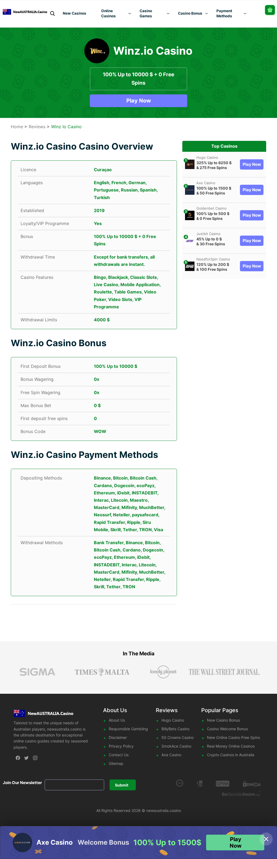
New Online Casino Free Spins (233, 737)
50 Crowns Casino (177, 737)
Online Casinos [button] (108, 13)
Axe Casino (205, 183)
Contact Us (118, 754)
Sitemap (116, 763)
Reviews (37, 126)
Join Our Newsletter (22, 782)
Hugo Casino (207, 157)
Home (17, 126)
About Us (117, 720)
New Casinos (74, 13)
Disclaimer (118, 737)
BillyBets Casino (175, 728)
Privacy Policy (121, 746)
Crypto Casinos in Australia (230, 754)
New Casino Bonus (223, 720)
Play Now (138, 100)
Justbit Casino (208, 234)
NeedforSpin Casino (213, 259)
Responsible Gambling (128, 728)
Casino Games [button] (146, 13)
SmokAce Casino (176, 746)
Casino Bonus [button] (190, 13)
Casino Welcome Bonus (227, 728)
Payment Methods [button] (224, 13)
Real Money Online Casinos (231, 746)
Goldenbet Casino (211, 208)
